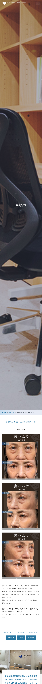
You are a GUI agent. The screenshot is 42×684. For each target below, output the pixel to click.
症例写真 (11, 412)
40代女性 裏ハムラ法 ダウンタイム (8, 632)
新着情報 (31, 638)
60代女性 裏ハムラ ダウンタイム (34, 632)
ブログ (21, 638)
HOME (4, 412)
